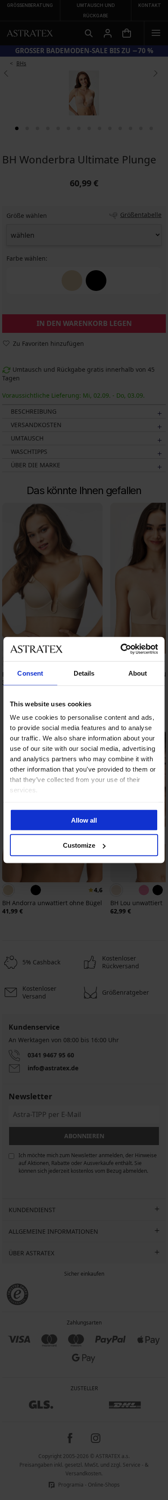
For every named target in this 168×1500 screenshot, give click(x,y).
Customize (79, 845)
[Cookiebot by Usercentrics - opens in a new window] (121, 649)
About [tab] (137, 673)
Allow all (84, 819)
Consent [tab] (30, 673)
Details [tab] (84, 673)
